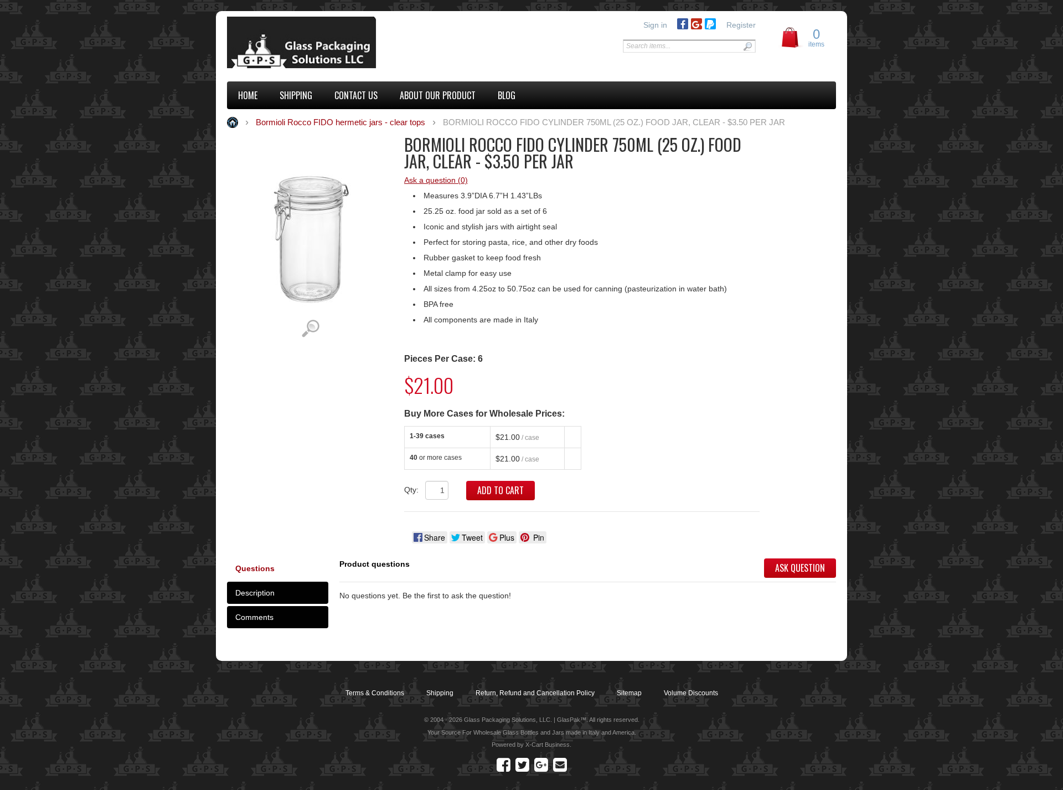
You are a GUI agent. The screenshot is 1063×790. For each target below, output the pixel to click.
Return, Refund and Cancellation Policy (535, 693)
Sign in (655, 24)
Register (741, 24)
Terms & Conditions (374, 693)
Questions (255, 568)
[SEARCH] (747, 46)
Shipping (439, 693)
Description (255, 592)
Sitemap (629, 693)
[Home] (303, 43)
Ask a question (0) (436, 180)
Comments (254, 617)
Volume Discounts (691, 693)
